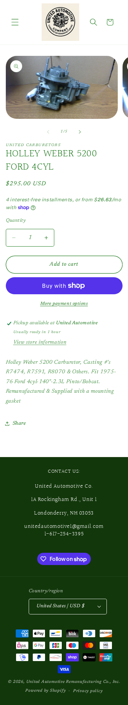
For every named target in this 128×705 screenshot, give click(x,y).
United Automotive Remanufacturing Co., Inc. (73, 682)
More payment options (64, 303)
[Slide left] (48, 131)
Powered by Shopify (45, 691)
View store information (40, 342)
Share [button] (19, 423)
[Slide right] (79, 131)
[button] (15, 22)
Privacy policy (88, 691)
